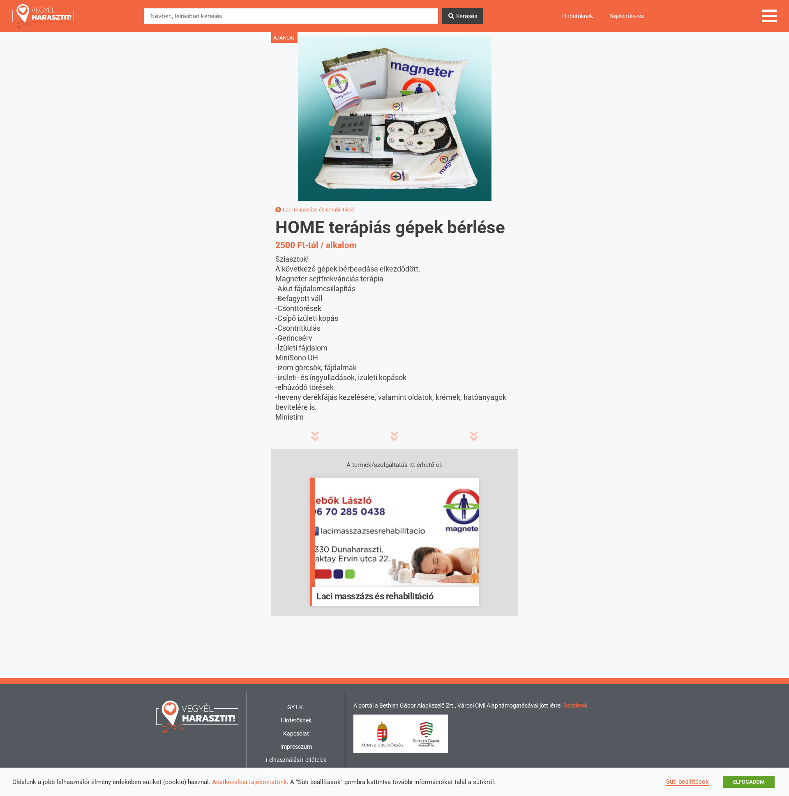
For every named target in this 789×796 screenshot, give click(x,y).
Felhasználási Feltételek (296, 760)
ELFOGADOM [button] (748, 782)
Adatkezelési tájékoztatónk (249, 782)
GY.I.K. (296, 707)
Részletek (575, 705)
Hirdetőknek (577, 16)
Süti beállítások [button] (687, 781)
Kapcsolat (296, 733)
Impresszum (296, 746)
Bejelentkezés (626, 16)
